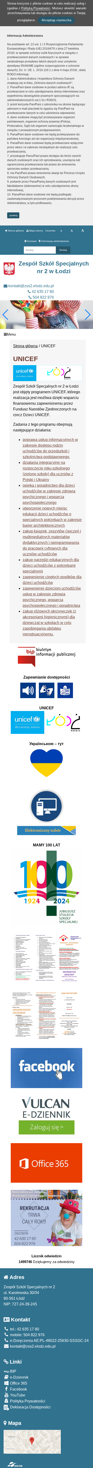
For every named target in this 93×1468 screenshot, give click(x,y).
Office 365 (18, 1383)
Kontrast (31, 241)
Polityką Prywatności (35, 8)
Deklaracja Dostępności (30, 1407)
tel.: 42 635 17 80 (24, 1329)
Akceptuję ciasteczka (56, 20)
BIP (12, 1371)
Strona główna (15, 230)
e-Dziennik (18, 1377)
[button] (87, 314)
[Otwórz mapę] (32, 1441)
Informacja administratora (55, 241)
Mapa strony (36, 230)
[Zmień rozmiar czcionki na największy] (82, 230)
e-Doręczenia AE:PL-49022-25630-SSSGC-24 (49, 1341)
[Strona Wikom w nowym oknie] (14, 1464)
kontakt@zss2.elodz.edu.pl (30, 286)
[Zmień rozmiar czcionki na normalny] (61, 230)
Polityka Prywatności (27, 1401)
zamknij (13, 215)
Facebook (18, 1389)
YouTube (17, 1395)
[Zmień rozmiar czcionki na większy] (71, 230)
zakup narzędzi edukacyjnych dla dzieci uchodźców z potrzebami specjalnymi (51, 565)
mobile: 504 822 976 (27, 1335)
